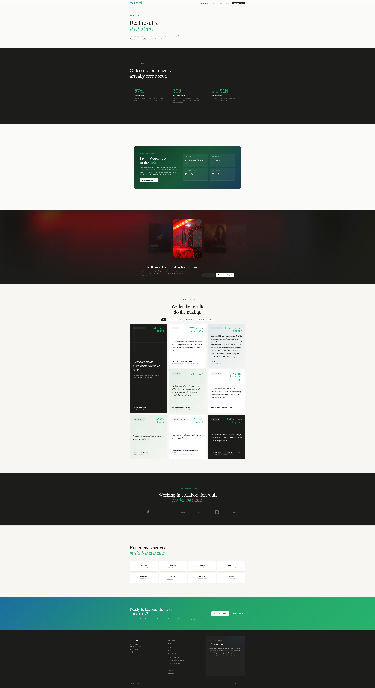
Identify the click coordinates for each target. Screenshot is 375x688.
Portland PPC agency (174, 664)
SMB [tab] (181, 319)
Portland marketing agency (176, 660)
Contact (170, 667)
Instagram (171, 674)
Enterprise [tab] (172, 319)
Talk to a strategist (238, 3)
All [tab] (164, 319)
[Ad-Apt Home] (136, 2)
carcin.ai (211, 659)
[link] (149, 97)
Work (213, 3)
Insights (219, 3)
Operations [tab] (200, 319)
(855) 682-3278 (134, 649)
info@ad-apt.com (135, 652)
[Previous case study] (204, 275)
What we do (205, 3)
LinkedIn (170, 670)
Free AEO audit (172, 654)
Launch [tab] (210, 319)
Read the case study (224, 275)
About (227, 3)
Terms (243, 683)
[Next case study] (212, 275)
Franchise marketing (174, 657)
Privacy (237, 683)
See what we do (238, 613)
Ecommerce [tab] (189, 319)
